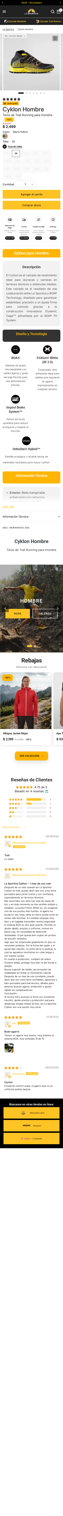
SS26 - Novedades (31, 2)
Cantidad (8, 184)
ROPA (17, 613)
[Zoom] (55, 38)
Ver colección (31, 755)
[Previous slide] (5, 608)
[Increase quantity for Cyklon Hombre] (32, 184)
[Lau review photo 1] (12, 1051)
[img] (13, 837)
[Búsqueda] (53, 11)
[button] (11, 99)
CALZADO (45, 613)
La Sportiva (8, 29)
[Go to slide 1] (29, 646)
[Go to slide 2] (35, 646)
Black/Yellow (5, 136)
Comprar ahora (31, 205)
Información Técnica (15, 516)
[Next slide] (57, 608)
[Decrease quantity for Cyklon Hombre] (18, 184)
